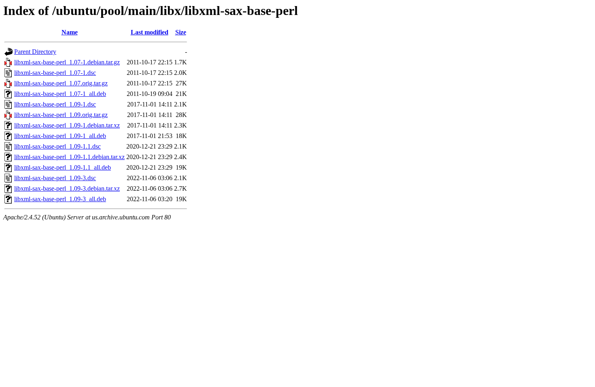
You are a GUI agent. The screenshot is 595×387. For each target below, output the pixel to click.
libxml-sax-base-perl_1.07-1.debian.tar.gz (67, 62)
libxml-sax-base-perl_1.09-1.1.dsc (57, 146)
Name (70, 32)
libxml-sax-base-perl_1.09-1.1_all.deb (62, 167)
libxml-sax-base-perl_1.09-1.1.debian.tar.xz (69, 156)
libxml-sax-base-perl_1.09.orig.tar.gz (61, 114)
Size (180, 32)
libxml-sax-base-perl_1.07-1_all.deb (60, 93)
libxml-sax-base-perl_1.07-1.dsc (55, 72)
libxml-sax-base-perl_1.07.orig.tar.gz (61, 83)
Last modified (149, 32)
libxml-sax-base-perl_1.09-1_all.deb (60, 135)
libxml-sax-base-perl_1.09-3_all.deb (60, 199)
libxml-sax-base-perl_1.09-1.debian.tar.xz (67, 125)
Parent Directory (35, 51)
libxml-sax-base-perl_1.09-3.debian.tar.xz (67, 188)
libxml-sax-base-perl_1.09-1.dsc (55, 104)
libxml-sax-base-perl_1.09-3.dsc (55, 177)
